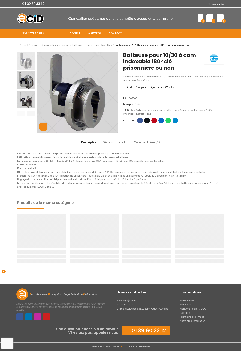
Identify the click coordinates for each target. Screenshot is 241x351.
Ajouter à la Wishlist (163, 87)
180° (208, 109)
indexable (192, 109)
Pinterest (154, 120)
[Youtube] (46, 316)
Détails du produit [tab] (115, 142)
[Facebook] (19, 316)
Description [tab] (89, 142)
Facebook (140, 120)
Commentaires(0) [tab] (147, 142)
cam (182, 109)
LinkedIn (161, 120)
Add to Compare (136, 87)
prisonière (129, 113)
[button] (30, 3)
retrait (140, 113)
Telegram (175, 120)
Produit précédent (212, 45)
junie (202, 109)
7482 (148, 113)
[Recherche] (222, 33)
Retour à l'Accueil (216, 45)
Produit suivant (221, 45)
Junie (137, 103)
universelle (165, 109)
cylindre (140, 109)
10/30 (175, 109)
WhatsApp (168, 120)
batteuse (152, 109)
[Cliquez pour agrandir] (43, 127)
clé (133, 109)
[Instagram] (37, 316)
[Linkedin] (28, 316)
